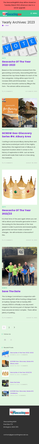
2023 (7, 25)
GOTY (4, 58)
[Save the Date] (5, 383)
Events (4, 288)
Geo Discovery (7, 130)
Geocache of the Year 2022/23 (21, 372)
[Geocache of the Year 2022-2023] (5, 353)
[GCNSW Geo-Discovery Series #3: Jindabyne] (5, 393)
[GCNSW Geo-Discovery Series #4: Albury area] (5, 363)
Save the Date (11, 291)
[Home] (3, 25)
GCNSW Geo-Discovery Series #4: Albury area (17, 135)
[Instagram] (11, 340)
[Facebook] (5, 340)
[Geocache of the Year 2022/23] (5, 373)
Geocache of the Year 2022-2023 (22, 353)
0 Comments (8, 91)
